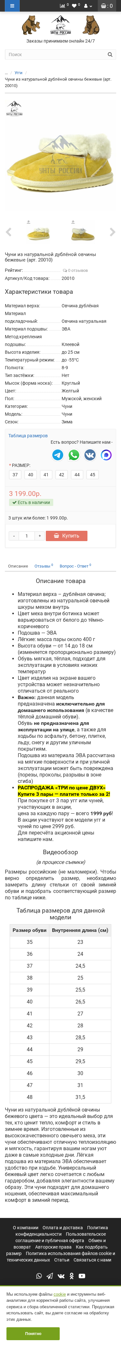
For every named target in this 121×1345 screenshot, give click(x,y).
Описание (18, 566)
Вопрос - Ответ (75, 566)
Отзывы (44, 566)
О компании (25, 1227)
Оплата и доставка (63, 1227)
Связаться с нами (92, 1259)
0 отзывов (77, 270)
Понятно (33, 1333)
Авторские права (53, 1247)
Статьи (61, 1259)
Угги (19, 72)
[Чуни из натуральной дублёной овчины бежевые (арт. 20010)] (60, 155)
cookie (60, 1294)
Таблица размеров (28, 435)
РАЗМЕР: (21, 465)
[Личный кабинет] (88, 6)
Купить (70, 536)
